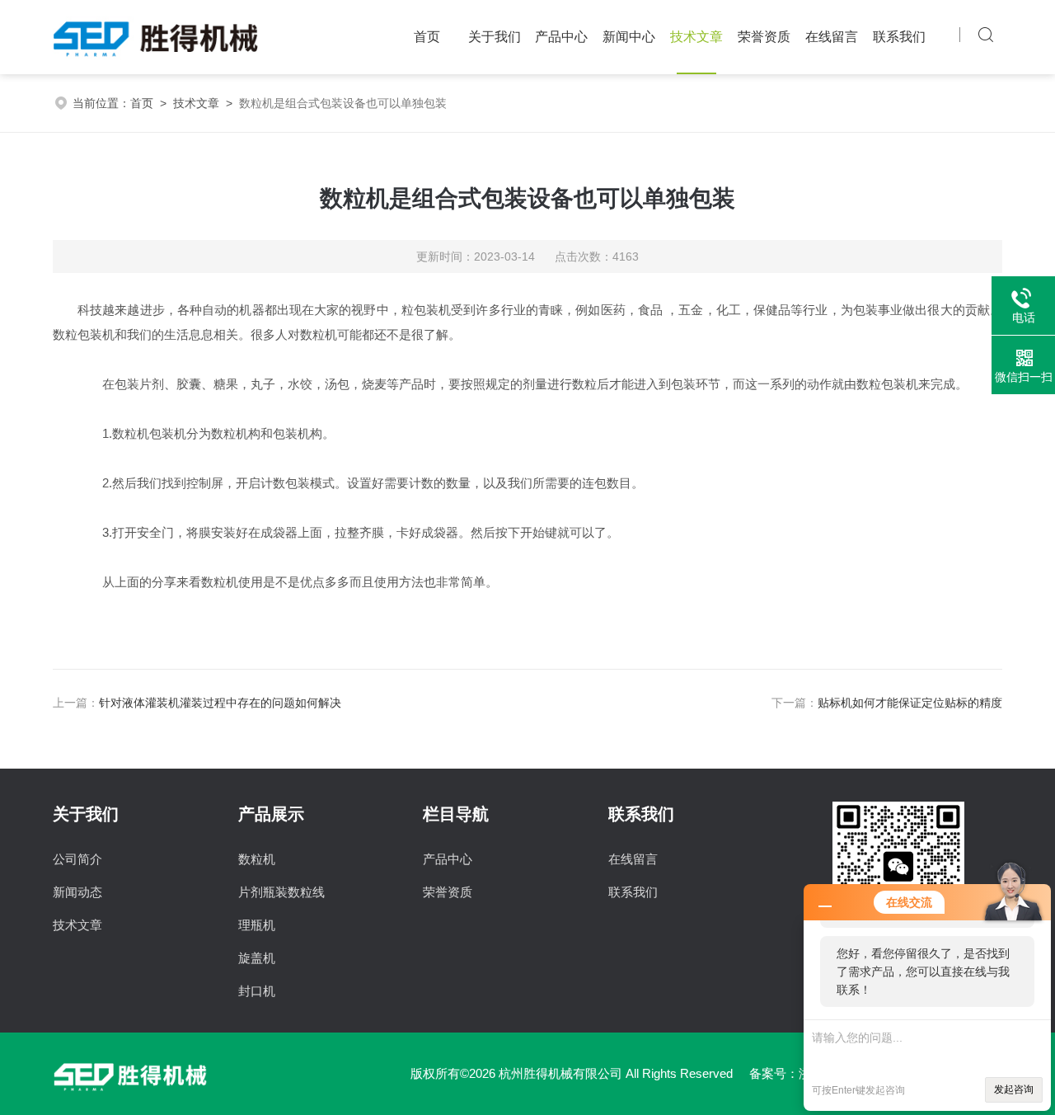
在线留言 (831, 37)
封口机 (256, 991)
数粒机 (256, 859)
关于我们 (494, 37)
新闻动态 (77, 892)
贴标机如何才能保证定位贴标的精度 (910, 702)
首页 (427, 37)
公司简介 (77, 859)
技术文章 (696, 37)
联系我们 (899, 37)
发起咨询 (1014, 1089)
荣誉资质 (764, 37)
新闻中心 (629, 37)
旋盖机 (256, 958)
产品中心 (561, 37)
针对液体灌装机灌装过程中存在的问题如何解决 (220, 702)
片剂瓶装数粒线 (281, 892)
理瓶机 (256, 925)
